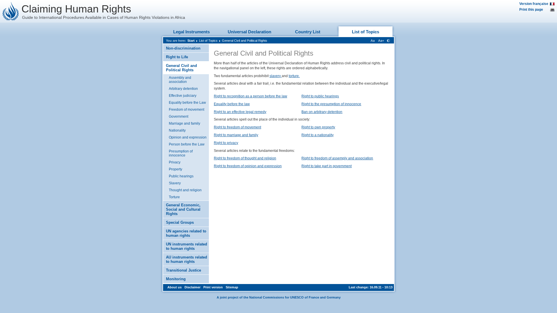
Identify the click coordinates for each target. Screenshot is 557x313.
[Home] (10, 11)
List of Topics (365, 31)
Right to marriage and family (236, 135)
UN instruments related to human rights (186, 246)
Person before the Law (187, 144)
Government (178, 116)
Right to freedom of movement (237, 127)
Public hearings (181, 176)
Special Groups (180, 222)
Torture (174, 197)
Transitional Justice (183, 270)
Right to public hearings (320, 96)
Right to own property (318, 127)
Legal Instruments (191, 31)
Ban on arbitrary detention (321, 112)
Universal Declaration (249, 31)
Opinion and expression (188, 137)
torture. (294, 76)
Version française (533, 4)
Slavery (175, 183)
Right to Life (177, 57)
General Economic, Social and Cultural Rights (183, 209)
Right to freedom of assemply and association (337, 158)
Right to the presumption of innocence (331, 104)
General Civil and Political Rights (244, 40)
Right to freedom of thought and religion (245, 158)
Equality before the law (232, 104)
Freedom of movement (186, 110)
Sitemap (232, 287)
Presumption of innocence (181, 153)
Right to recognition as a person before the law (250, 96)
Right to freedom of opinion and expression (248, 166)
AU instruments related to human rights (186, 259)
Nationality (177, 130)
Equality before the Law (187, 103)
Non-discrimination (183, 48)
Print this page (531, 10)
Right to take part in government (326, 166)
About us (174, 287)
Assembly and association (180, 80)
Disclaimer (192, 287)
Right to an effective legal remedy (240, 112)
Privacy (174, 162)
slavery (276, 76)
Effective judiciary (182, 96)
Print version (213, 287)
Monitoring (176, 279)
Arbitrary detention (183, 89)
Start (191, 40)
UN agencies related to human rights (186, 233)
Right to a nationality (317, 135)
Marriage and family (184, 123)
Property (175, 169)
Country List (307, 31)
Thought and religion (185, 190)
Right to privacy (226, 143)
